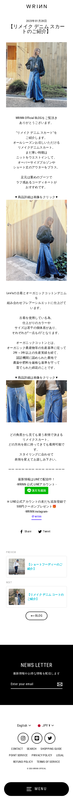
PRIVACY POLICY (42, 755)
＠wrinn (36, 516)
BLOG (38, 615)
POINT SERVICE (18, 755)
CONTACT (17, 748)
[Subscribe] (59, 684)
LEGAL (60, 755)
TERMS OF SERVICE (48, 761)
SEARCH (31, 748)
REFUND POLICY (23, 761)
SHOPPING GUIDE (51, 748)
